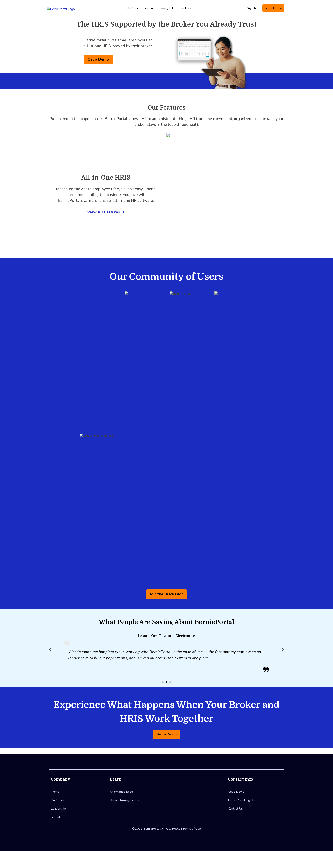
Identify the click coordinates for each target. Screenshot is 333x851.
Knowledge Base (121, 792)
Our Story (133, 8)
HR (174, 8)
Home (55, 792)
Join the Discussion (166, 594)
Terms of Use (192, 829)
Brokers (185, 8)
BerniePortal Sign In (241, 800)
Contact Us (235, 809)
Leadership (58, 809)
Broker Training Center (124, 800)
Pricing (163, 8)
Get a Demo (273, 8)
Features (150, 8)
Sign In (252, 8)
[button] (283, 649)
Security (56, 817)
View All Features (104, 212)
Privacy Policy (171, 829)
